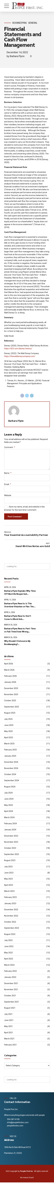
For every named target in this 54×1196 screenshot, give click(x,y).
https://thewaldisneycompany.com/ (19, 356)
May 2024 (8, 805)
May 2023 (8, 879)
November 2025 (11, 694)
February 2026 (10, 676)
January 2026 (10, 682)
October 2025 (10, 700)
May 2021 (8, 1026)
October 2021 (10, 995)
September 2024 (11, 780)
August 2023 (9, 860)
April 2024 (8, 811)
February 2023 (10, 897)
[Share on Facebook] (22, 396)
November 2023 (11, 842)
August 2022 (9, 934)
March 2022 (9, 965)
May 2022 (8, 953)
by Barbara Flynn (16, 56)
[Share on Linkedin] (32, 396)
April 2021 (8, 1032)
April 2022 (8, 959)
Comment (9, 447)
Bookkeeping (19, 22)
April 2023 (8, 885)
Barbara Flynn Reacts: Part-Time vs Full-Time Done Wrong (20, 630)
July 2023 (8, 866)
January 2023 (10, 903)
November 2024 (11, 768)
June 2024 (8, 799)
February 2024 (10, 823)
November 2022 (11, 916)
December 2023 (11, 836)
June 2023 (8, 873)
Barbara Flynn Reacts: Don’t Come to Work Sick (17, 617)
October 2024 (10, 774)
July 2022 (8, 940)
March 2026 (9, 670)
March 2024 (9, 817)
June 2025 (8, 725)
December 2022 (11, 909)
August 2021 (9, 1008)
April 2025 (8, 737)
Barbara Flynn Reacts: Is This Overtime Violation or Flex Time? (20, 605)
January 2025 (10, 756)
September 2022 (11, 928)
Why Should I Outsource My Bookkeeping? (17, 642)
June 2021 (8, 1020)
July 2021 (8, 1014)
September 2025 (11, 707)
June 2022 (8, 946)
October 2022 (10, 922)
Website (7, 495)
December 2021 (11, 983)
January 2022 (10, 977)
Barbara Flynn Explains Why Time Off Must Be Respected (20, 592)
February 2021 (10, 1045)
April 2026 (8, 664)
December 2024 (11, 762)
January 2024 (10, 830)
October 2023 (10, 848)
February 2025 (10, 750)
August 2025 (9, 713)
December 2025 (11, 688)
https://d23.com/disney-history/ (18, 348)
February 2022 (10, 971)
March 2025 (9, 743)
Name (7, 473)
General (32, 22)
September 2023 (11, 854)
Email (7, 484)
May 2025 (8, 731)
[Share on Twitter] (27, 396)
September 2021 (11, 1002)
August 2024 (9, 787)
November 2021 (11, 989)
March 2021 (9, 1039)
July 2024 (8, 793)
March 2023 (9, 891)
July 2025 (8, 719)
